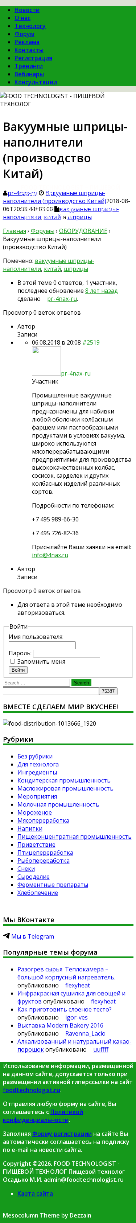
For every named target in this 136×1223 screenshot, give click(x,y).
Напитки (29, 828)
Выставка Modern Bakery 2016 (60, 1025)
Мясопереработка (43, 820)
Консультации (36, 82)
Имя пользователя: (36, 637)
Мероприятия (37, 796)
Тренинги (29, 66)
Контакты (29, 50)
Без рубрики (35, 756)
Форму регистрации (62, 1134)
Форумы (42, 231)
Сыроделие (33, 877)
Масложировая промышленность (65, 788)
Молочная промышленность (58, 804)
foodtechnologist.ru (31, 1090)
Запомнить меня (41, 661)
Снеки (26, 869)
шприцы (76, 269)
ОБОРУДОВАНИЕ (83, 231)
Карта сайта (35, 1193)
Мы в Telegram (32, 936)
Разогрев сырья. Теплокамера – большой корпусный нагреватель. (66, 973)
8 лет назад (101, 291)
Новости (27, 10)
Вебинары (29, 74)
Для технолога (38, 764)
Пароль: (21, 653)
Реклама (27, 42)
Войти (18, 670)
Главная (14, 231)
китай (52, 269)
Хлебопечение (37, 893)
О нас (22, 18)
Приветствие (36, 844)
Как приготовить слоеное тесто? (64, 1009)
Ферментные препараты (52, 885)
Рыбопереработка (43, 861)
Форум (24, 34)
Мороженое (34, 812)
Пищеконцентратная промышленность (74, 836)
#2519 (91, 342)
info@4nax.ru (50, 555)
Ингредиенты (37, 772)
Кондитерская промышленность (64, 780)
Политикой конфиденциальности (43, 1116)
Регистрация (33, 58)
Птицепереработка (45, 853)
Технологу (30, 26)
